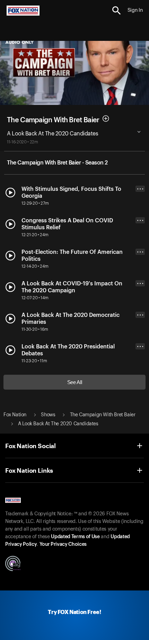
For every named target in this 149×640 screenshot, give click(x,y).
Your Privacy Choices (63, 544)
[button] (116, 10)
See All (74, 382)
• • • (140, 189)
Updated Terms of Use (75, 536)
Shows (48, 414)
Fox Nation (14, 414)
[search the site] (116, 10)
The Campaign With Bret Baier (53, 119)
